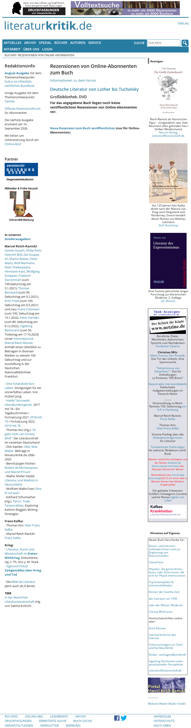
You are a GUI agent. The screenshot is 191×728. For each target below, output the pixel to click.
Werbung (73, 725)
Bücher (60, 42)
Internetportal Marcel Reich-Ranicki (19, 340)
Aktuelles (12, 42)
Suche (139, 43)
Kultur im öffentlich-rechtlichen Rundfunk (19, 83)
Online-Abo (12, 144)
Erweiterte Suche (52, 721)
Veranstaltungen (19, 725)
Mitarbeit (12, 49)
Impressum (162, 716)
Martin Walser (19, 259)
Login (47, 49)
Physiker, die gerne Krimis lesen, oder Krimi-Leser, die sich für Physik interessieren (167, 572)
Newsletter (49, 725)
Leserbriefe (59, 716)
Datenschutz (164, 721)
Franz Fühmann (29, 309)
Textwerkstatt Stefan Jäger (168, 447)
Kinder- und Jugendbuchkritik (167, 654)
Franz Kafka (13, 538)
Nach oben (162, 725)
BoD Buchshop (168, 225)
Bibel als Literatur (23, 582)
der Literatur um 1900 (163, 598)
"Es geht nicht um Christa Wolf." (20, 434)
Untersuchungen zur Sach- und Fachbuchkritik (166, 646)
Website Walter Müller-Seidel (167, 703)
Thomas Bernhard (17, 290)
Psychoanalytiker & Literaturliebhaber (161, 583)
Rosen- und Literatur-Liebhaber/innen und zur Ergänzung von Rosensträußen (165, 550)
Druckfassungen (18, 721)
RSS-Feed (11, 716)
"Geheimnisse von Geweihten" (167, 369)
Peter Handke (29, 317)
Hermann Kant (15, 271)
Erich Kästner (157, 628)
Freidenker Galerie (168, 346)
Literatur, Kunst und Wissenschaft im (21, 553)
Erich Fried (12, 301)
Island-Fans (156, 562)
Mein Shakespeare (17, 267)
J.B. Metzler (168, 301)
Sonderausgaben (17, 239)
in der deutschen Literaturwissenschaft (19, 599)
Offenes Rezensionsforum (23, 108)
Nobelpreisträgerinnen (168, 437)
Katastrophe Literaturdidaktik (167, 384)
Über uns (31, 49)
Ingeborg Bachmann (18, 328)
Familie (9, 101)
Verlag (183, 23)
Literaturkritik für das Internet (162, 636)
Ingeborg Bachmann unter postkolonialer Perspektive (166, 662)
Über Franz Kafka (168, 428)
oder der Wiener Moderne (166, 605)
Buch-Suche (82, 721)
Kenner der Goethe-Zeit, (164, 592)
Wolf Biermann (24, 263)
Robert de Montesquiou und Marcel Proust (21, 470)
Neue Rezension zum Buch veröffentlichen (82, 128)
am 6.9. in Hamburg (171, 407)
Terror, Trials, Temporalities (18, 503)
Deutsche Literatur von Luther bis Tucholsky (94, 89)
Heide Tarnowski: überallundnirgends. (19, 402)
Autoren (77, 42)
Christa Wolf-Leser (161, 611)
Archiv (30, 42)
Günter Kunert (15, 250)
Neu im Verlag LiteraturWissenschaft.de (168, 133)
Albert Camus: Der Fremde (167, 355)
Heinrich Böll (13, 254)
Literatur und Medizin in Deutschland (21, 482)
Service (94, 42)
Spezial (45, 42)
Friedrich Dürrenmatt (18, 277)
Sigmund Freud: (23, 570)
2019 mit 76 (12, 426)
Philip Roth (33, 250)
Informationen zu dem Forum (73, 80)
